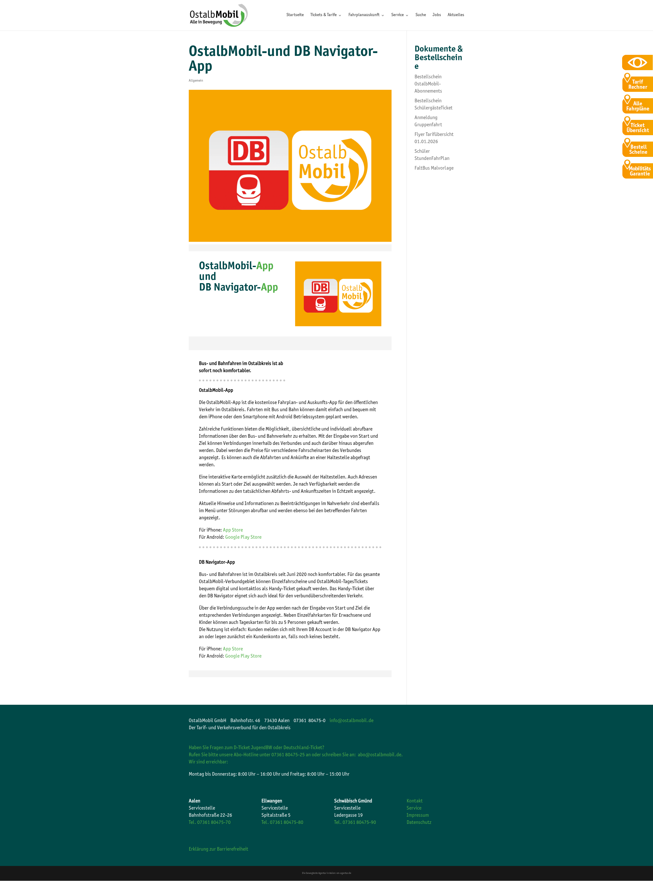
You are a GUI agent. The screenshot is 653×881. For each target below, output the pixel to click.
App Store (232, 530)
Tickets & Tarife (323, 15)
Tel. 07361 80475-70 (210, 822)
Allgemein (196, 81)
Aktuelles (456, 15)
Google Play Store (243, 537)
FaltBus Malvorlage (434, 168)
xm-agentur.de (343, 873)
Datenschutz (419, 822)
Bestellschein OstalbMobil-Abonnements (428, 84)
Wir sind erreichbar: (208, 762)
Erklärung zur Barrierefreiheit (218, 849)
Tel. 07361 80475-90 (355, 822)
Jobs (437, 15)
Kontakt (415, 801)
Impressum (418, 815)
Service (397, 15)
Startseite (295, 15)
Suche (421, 15)
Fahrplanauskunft (364, 15)
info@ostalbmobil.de (351, 721)
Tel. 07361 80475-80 (282, 822)
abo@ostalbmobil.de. (380, 755)
